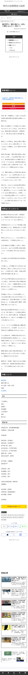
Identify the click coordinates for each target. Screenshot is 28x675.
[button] (25, 378)
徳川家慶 (4, 517)
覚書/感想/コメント (13, 40)
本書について (12, 45)
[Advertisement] (14, 72)
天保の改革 (11, 515)
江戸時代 (3, 390)
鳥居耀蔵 (4, 519)
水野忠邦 (16, 517)
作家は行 (4, 512)
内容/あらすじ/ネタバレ (15, 42)
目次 (11, 47)
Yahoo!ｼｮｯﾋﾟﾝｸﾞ (13, 108)
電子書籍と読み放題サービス (14, 506)
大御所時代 (5, 515)
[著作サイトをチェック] (7, 534)
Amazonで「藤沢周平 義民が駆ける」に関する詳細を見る (13, 98)
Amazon (13, 103)
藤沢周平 (21, 517)
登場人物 (12, 50)
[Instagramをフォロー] (20, 534)
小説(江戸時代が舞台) (20, 515)
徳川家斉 (10, 517)
